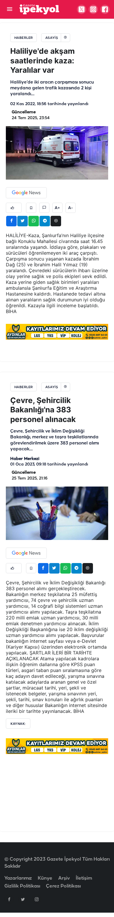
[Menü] (9, 9)
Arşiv (64, 878)
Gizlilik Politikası (22, 886)
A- (70, 208)
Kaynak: (18, 724)
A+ (57, 208)
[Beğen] (14, 208)
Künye (45, 878)
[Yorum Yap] (44, 208)
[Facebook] (9, 899)
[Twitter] (22, 899)
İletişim (84, 878)
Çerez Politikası (63, 886)
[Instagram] (36, 899)
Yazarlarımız (18, 878)
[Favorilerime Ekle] (31, 208)
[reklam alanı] (57, 331)
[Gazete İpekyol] (39, 9)
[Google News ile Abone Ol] (26, 192)
